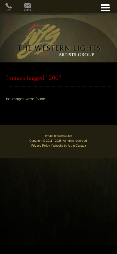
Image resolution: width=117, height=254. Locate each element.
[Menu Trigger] (105, 7)
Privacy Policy (40, 145)
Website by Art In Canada (69, 145)
